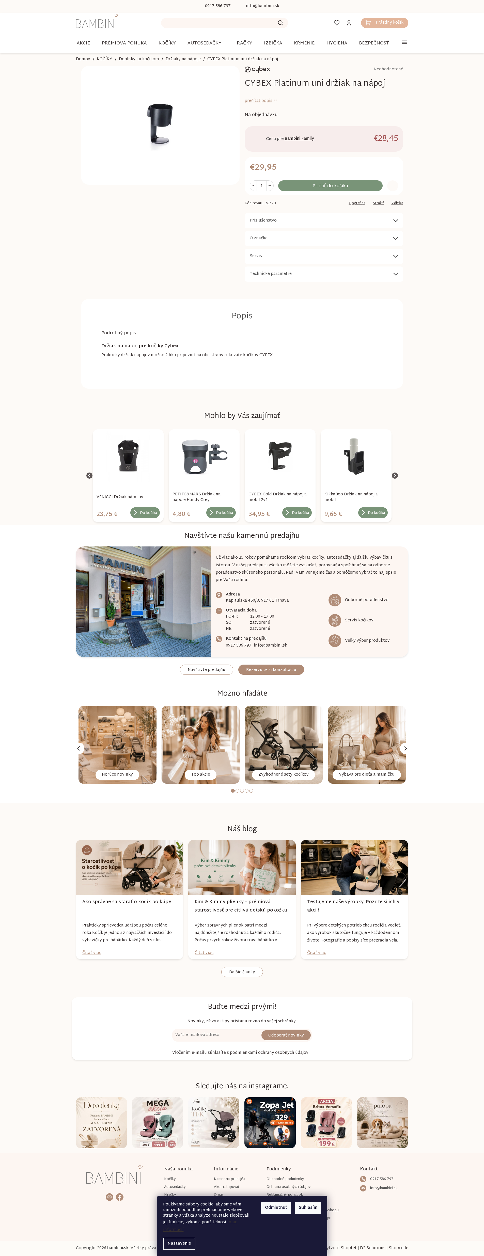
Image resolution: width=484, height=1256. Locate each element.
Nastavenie (179, 1243)
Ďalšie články (242, 972)
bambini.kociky (109, 1197)
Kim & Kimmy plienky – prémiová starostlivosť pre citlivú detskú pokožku (241, 906)
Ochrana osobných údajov (288, 1187)
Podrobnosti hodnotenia (374, 69)
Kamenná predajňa (229, 1179)
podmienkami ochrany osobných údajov (269, 1053)
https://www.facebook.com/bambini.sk (119, 1197)
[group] (128, 476)
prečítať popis (258, 101)
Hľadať (280, 23)
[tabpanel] (117, 744)
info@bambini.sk (270, 645)
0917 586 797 (239, 645)
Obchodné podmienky (285, 1179)
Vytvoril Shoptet (340, 1248)
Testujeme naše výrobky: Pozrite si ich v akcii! (353, 906)
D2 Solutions (372, 1248)
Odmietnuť (276, 1208)
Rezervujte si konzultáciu (271, 670)
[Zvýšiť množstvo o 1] (270, 186)
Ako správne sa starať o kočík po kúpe (126, 902)
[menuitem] (83, 43)
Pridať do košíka (330, 186)
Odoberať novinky (286, 1035)
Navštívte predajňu (206, 670)
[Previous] (78, 748)
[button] (128, 511)
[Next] (406, 748)
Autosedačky (175, 1187)
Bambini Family (299, 139)
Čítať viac (91, 953)
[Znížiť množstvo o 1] (253, 186)
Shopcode (398, 1248)
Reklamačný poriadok (285, 1195)
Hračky (170, 1195)
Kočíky (170, 1179)
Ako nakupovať (226, 1187)
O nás (219, 1195)
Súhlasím (308, 1208)
